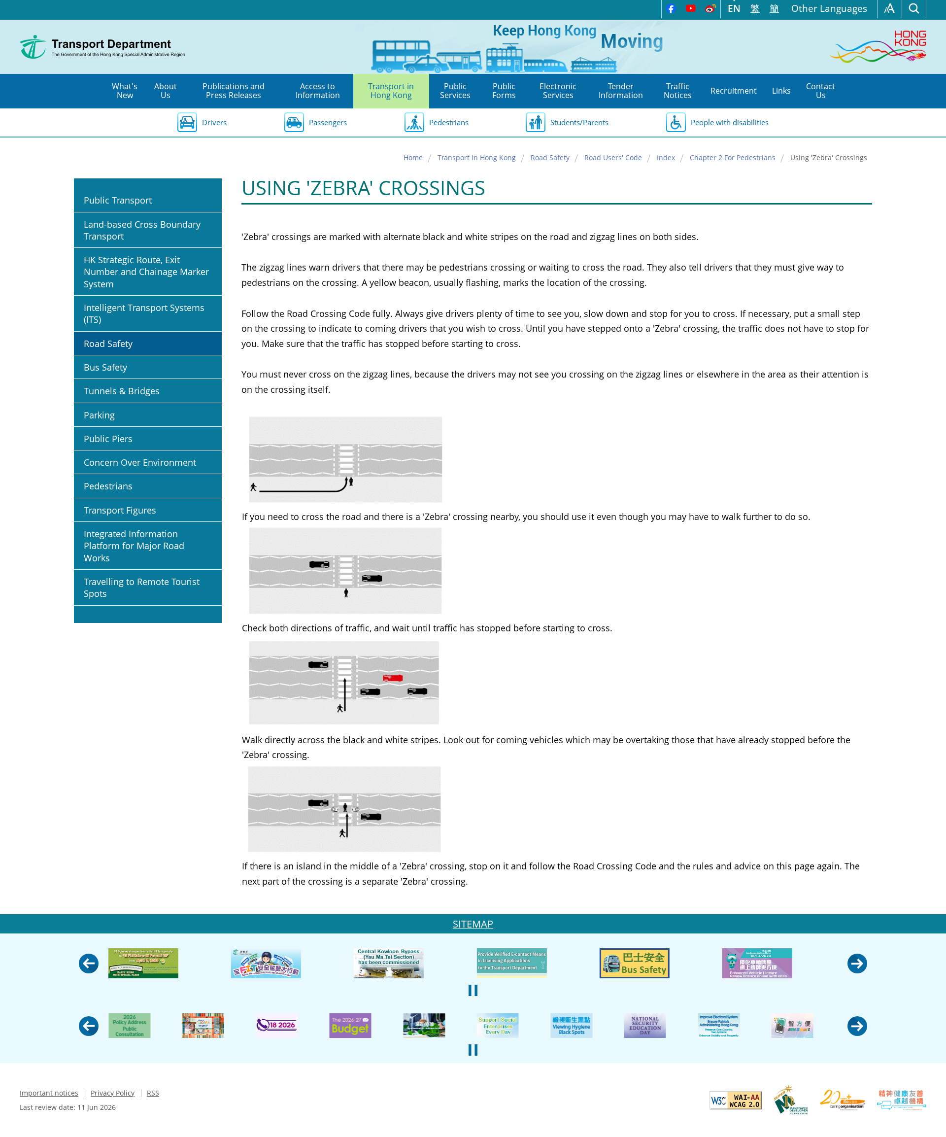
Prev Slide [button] (89, 963)
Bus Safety (105, 367)
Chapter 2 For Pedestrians (733, 157)
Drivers (214, 122)
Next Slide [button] (857, 963)
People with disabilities (730, 122)
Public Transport (118, 200)
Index (666, 157)
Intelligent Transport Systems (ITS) (144, 313)
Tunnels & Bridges (122, 391)
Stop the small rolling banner (473, 1050)
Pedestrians (449, 122)
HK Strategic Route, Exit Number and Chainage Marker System (146, 272)
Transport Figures (120, 510)
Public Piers (108, 439)
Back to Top (928, 1119)
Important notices (49, 1093)
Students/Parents (579, 122)
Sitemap (473, 923)
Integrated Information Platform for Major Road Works (134, 546)
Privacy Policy (113, 1093)
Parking (99, 415)
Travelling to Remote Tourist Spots (142, 587)
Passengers (328, 122)
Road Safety (550, 157)
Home (413, 157)
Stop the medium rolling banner (473, 990)
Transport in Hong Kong (477, 157)
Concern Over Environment (140, 462)
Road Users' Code (613, 157)
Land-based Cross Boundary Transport (142, 230)
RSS (153, 1093)
